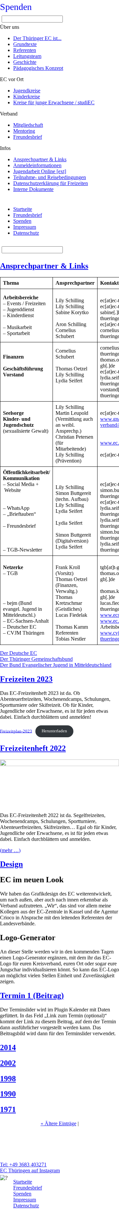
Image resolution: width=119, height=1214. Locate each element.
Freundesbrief (27, 215)
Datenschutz (26, 233)
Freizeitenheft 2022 (33, 748)
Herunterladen (54, 731)
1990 (8, 1094)
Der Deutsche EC (18, 653)
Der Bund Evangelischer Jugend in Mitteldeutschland (55, 665)
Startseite (22, 209)
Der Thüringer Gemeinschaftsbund (36, 659)
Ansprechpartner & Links (44, 266)
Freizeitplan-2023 (16, 731)
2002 (8, 1063)
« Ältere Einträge (58, 1123)
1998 (8, 1078)
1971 (8, 1109)
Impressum (24, 227)
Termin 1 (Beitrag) (32, 995)
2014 (8, 1047)
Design (11, 864)
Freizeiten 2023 (26, 679)
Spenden (16, 7)
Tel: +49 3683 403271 (23, 1164)
